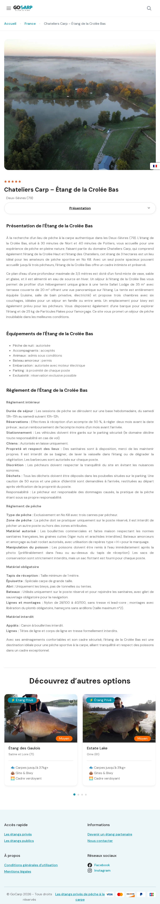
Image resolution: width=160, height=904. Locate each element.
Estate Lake (97, 748)
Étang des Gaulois (24, 748)
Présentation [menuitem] (80, 208)
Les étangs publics (19, 841)
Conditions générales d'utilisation (31, 865)
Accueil (10, 23)
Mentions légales (17, 871)
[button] (149, 8)
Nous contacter (100, 841)
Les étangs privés (18, 834)
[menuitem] (149, 208)
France (30, 23)
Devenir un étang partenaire (110, 834)
